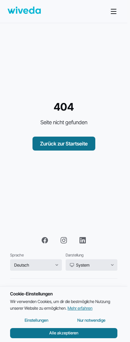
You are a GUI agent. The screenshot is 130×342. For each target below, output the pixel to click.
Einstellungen (36, 320)
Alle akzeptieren (63, 332)
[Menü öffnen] (113, 11)
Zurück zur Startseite (64, 143)
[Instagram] (64, 240)
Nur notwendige (91, 320)
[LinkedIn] (83, 240)
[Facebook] (45, 240)
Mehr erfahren (80, 308)
